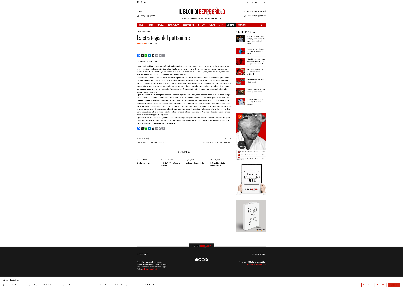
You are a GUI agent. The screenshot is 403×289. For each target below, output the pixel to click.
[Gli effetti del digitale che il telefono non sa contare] (240, 102)
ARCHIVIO (145, 31)
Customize (366, 285)
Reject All (380, 285)
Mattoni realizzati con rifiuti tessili (255, 80)
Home (139, 31)
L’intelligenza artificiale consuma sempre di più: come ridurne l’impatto (256, 61)
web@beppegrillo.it (148, 16)
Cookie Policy (151, 285)
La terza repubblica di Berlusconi (150, 142)
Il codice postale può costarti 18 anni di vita (256, 90)
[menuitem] (141, 25)
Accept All (394, 285)
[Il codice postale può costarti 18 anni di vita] (240, 92)
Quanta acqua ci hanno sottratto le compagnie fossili (255, 51)
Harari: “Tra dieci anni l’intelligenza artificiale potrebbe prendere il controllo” (256, 39)
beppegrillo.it (141, 43)
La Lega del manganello (195, 163)
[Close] (401, 278)
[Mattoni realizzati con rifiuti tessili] (240, 82)
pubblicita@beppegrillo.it (257, 16)
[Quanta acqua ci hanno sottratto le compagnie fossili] (240, 51)
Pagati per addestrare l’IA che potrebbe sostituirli (255, 71)
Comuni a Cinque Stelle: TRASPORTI (217, 142)
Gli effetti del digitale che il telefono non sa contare (255, 101)
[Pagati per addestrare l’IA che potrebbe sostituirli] (240, 71)
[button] (139, 2)
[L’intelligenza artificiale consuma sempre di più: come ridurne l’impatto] (240, 61)
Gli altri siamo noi (143, 163)
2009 (149, 31)
